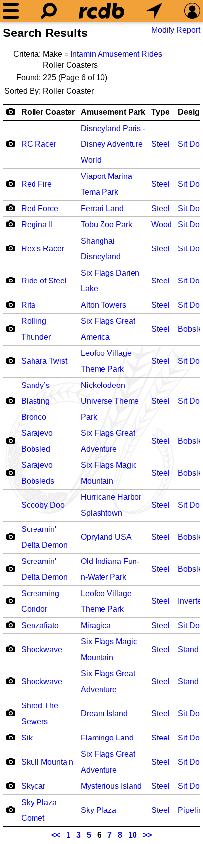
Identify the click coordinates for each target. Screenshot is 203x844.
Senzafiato (40, 625)
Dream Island (104, 713)
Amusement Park (113, 112)
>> (147, 835)
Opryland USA (106, 537)
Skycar (33, 786)
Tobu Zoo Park (106, 224)
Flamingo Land (107, 738)
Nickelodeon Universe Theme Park (110, 401)
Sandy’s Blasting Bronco (35, 401)
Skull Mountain (47, 762)
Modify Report (175, 30)
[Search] (49, 11)
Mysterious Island (111, 786)
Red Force (39, 208)
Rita (28, 305)
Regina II (37, 224)
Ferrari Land (102, 208)
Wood (161, 224)
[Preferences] (192, 11)
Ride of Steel (44, 281)
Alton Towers (103, 305)
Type (160, 112)
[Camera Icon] (10, 143)
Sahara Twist (44, 361)
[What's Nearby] (154, 11)
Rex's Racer (42, 249)
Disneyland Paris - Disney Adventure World (113, 144)
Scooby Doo (43, 505)
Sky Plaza (98, 810)
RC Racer (38, 144)
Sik (27, 738)
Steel (160, 144)
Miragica (96, 625)
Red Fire (36, 184)
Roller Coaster (48, 112)
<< (55, 835)
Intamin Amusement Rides (116, 54)
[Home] (101, 11)
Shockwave (41, 649)
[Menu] (11, 11)
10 (132, 835)
